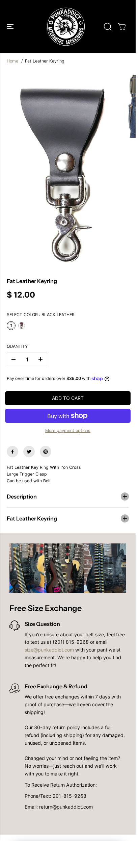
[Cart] (122, 27)
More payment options (67, 430)
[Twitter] (29, 451)
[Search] (108, 27)
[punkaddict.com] (66, 26)
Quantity (17, 346)
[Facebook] (12, 451)
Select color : (41, 314)
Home (12, 60)
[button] (11, 26)
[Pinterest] (45, 451)
